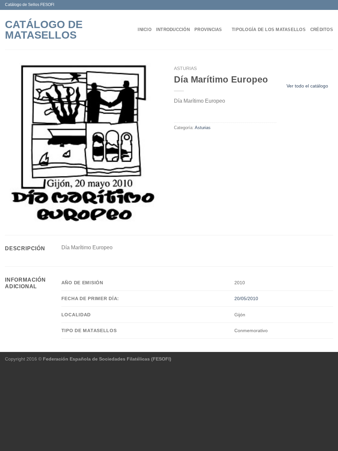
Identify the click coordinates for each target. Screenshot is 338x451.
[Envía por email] (194, 142)
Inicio (145, 29)
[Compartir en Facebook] (178, 142)
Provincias (208, 29)
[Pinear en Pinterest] (202, 142)
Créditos (321, 29)
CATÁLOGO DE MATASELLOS (44, 29)
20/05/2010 (246, 298)
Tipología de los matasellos (269, 29)
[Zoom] (12, 215)
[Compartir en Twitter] (186, 142)
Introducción (173, 29)
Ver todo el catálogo (307, 85)
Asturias (185, 68)
